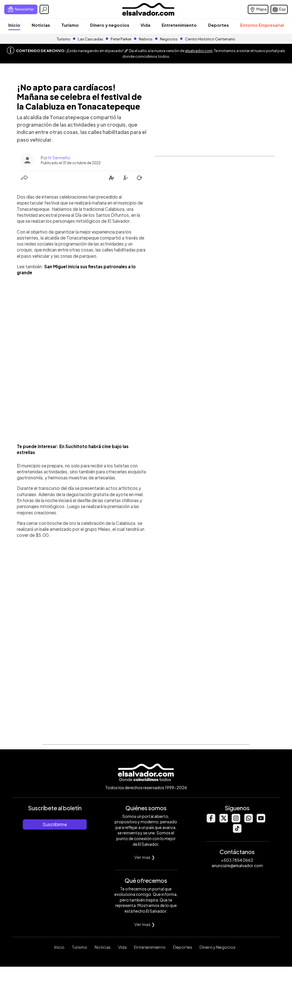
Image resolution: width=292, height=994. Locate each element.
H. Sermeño (59, 157)
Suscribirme (54, 824)
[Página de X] (223, 821)
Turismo (70, 25)
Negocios (169, 39)
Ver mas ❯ (144, 857)
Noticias (41, 25)
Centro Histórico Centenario (210, 39)
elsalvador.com (198, 50)
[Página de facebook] (210, 821)
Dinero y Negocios (218, 947)
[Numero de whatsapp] (248, 821)
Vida (145, 25)
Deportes (218, 25)
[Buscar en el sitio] (44, 9)
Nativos (146, 39)
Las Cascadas (90, 39)
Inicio (14, 25)
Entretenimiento (179, 25)
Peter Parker (121, 39)
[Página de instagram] (235, 821)
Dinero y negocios (109, 25)
